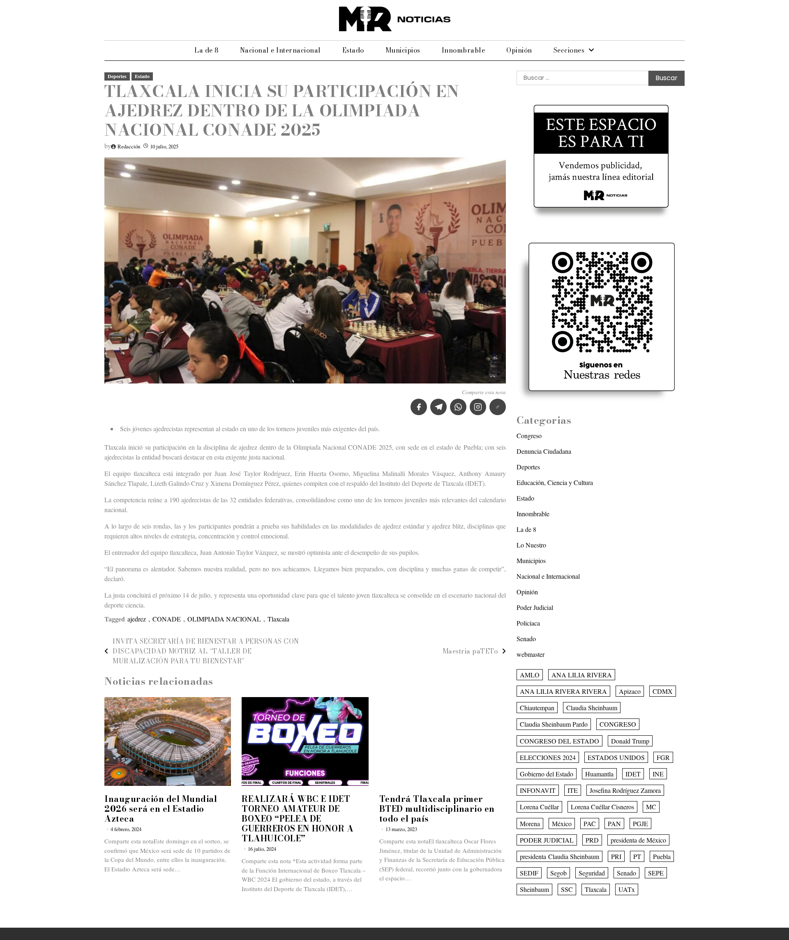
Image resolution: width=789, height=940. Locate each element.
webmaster (530, 654)
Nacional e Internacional (280, 50)
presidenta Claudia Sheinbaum (559, 856)
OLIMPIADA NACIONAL (224, 618)
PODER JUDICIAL (547, 840)
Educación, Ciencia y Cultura (555, 482)
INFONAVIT (538, 790)
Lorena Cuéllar (539, 806)
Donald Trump (630, 741)
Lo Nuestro (531, 544)
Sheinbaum (534, 889)
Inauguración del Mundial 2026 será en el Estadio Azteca (160, 808)
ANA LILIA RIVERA (581, 674)
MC (651, 806)
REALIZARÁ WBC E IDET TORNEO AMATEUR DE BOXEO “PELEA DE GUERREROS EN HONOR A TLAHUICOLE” (297, 818)
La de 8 (206, 50)
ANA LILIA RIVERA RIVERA (563, 691)
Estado (353, 50)
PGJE (640, 823)
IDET (633, 773)
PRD (592, 840)
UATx (626, 889)
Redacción (129, 146)
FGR (663, 757)
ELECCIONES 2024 (548, 757)
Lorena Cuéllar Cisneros (602, 806)
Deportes (117, 76)
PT (637, 856)
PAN (614, 823)
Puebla (662, 856)
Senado (526, 638)
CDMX (663, 691)
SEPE (656, 872)
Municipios (402, 50)
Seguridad (592, 872)
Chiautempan (537, 707)
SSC (567, 889)
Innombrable (463, 50)
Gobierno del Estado (546, 773)
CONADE (166, 618)
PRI (616, 856)
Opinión (519, 50)
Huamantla (599, 773)
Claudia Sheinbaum (591, 707)
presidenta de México (638, 840)
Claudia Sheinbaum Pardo (554, 724)
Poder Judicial (535, 607)
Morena (530, 823)
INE (658, 773)
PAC (590, 823)
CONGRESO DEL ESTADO (559, 741)
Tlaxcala (278, 618)
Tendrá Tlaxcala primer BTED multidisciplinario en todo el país (437, 808)
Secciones (569, 50)
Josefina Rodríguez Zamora (625, 790)
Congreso (529, 435)
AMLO (530, 674)
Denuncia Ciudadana (544, 451)
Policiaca (528, 623)
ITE (573, 790)
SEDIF (529, 872)
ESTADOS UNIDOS (616, 757)
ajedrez (136, 618)
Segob (558, 872)
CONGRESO (618, 724)
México (562, 823)
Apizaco (630, 691)
